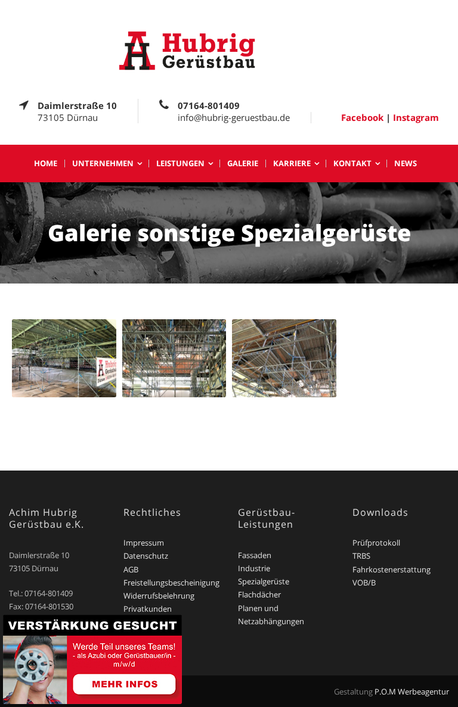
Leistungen (180, 163)
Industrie (254, 568)
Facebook (362, 117)
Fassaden (254, 555)
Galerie (242, 163)
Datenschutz (145, 555)
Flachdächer (259, 594)
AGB (130, 569)
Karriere (292, 163)
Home (45, 163)
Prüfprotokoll (376, 542)
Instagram (416, 117)
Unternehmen (103, 163)
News (405, 163)
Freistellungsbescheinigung (171, 582)
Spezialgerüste (263, 581)
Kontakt (352, 163)
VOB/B (364, 582)
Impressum (143, 542)
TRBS (361, 555)
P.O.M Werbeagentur (412, 691)
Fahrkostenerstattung (391, 569)
